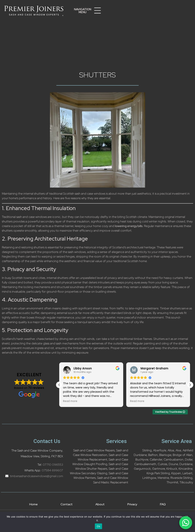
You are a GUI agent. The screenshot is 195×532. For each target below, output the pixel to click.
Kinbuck (171, 469)
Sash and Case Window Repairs (94, 450)
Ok (98, 526)
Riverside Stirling (181, 478)
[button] (83, 11)
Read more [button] (70, 401)
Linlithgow (149, 478)
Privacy (132, 504)
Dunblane (185, 464)
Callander (156, 459)
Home (33, 504)
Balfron (153, 455)
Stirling (147, 450)
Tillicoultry (186, 482)
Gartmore (158, 469)
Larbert (187, 473)
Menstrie (163, 478)
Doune (173, 464)
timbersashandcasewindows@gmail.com (36, 476)
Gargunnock (142, 469)
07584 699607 (52, 470)
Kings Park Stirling (158, 473)
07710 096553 (53, 465)
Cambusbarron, (174, 459)
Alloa (171, 450)
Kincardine (185, 469)
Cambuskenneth (145, 464)
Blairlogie (165, 455)
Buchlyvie (141, 459)
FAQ (163, 504)
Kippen (176, 473)
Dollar (188, 459)
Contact (67, 504)
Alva (178, 450)
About (100, 504)
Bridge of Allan (182, 455)
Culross (162, 464)
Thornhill (172, 482)
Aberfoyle (159, 450)
